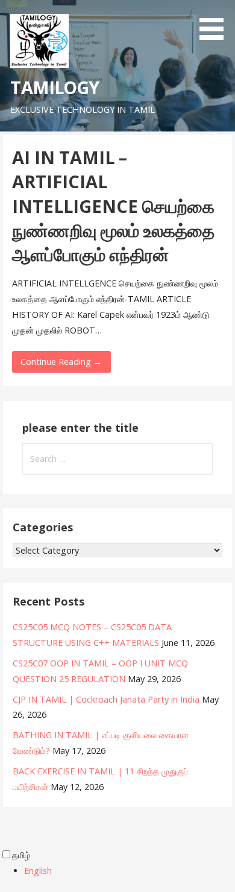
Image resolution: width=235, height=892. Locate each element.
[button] (215, 21)
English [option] (38, 870)
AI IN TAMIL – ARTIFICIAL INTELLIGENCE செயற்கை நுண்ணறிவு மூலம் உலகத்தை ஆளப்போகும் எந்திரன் (113, 205)
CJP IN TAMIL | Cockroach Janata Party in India (106, 699)
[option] (129, 871)
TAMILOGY (54, 87)
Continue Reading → (61, 361)
